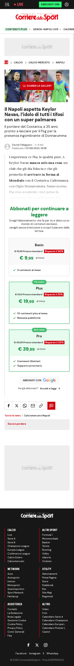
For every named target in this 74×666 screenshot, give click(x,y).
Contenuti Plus (16, 29)
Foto (44, 613)
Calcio (18, 62)
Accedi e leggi (48, 388)
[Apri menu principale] (7, 4)
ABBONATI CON (32, 380)
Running (46, 549)
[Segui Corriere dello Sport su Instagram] (45, 645)
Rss (44, 589)
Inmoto (11, 581)
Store (45, 581)
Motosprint (14, 585)
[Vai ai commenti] (51, 406)
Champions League (18, 546)
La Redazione (15, 613)
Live (20, 4)
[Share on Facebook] (9, 406)
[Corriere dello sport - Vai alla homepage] (37, 17)
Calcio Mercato (39, 62)
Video (45, 609)
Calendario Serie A (52, 616)
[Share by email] (33, 406)
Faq (10, 635)
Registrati (47, 596)
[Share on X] (17, 406)
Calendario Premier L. (54, 628)
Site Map (47, 592)
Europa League (16, 549)
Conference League (19, 553)
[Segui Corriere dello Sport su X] (37, 645)
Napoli (60, 62)
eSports (46, 557)
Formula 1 (47, 534)
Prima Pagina (49, 577)
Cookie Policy (15, 624)
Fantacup (13, 596)
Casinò (46, 631)
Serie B (11, 542)
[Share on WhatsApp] (25, 406)
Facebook (21, 653)
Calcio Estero (15, 557)
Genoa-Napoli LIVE (45, 29)
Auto (10, 573)
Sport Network (16, 592)
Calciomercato (16, 561)
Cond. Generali (16, 631)
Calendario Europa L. (53, 624)
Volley (45, 553)
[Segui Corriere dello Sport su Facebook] (28, 645)
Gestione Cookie (17, 620)
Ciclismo (47, 561)
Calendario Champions (55, 620)
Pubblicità (47, 585)
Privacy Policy (15, 628)
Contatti (12, 609)
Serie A (11, 538)
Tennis (45, 546)
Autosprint (13, 577)
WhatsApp (52, 653)
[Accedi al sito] (67, 4)
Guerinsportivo (16, 589)
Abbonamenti (49, 573)
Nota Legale (14, 616)
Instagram (34, 653)
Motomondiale (50, 538)
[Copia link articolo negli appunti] (41, 406)
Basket (46, 542)
